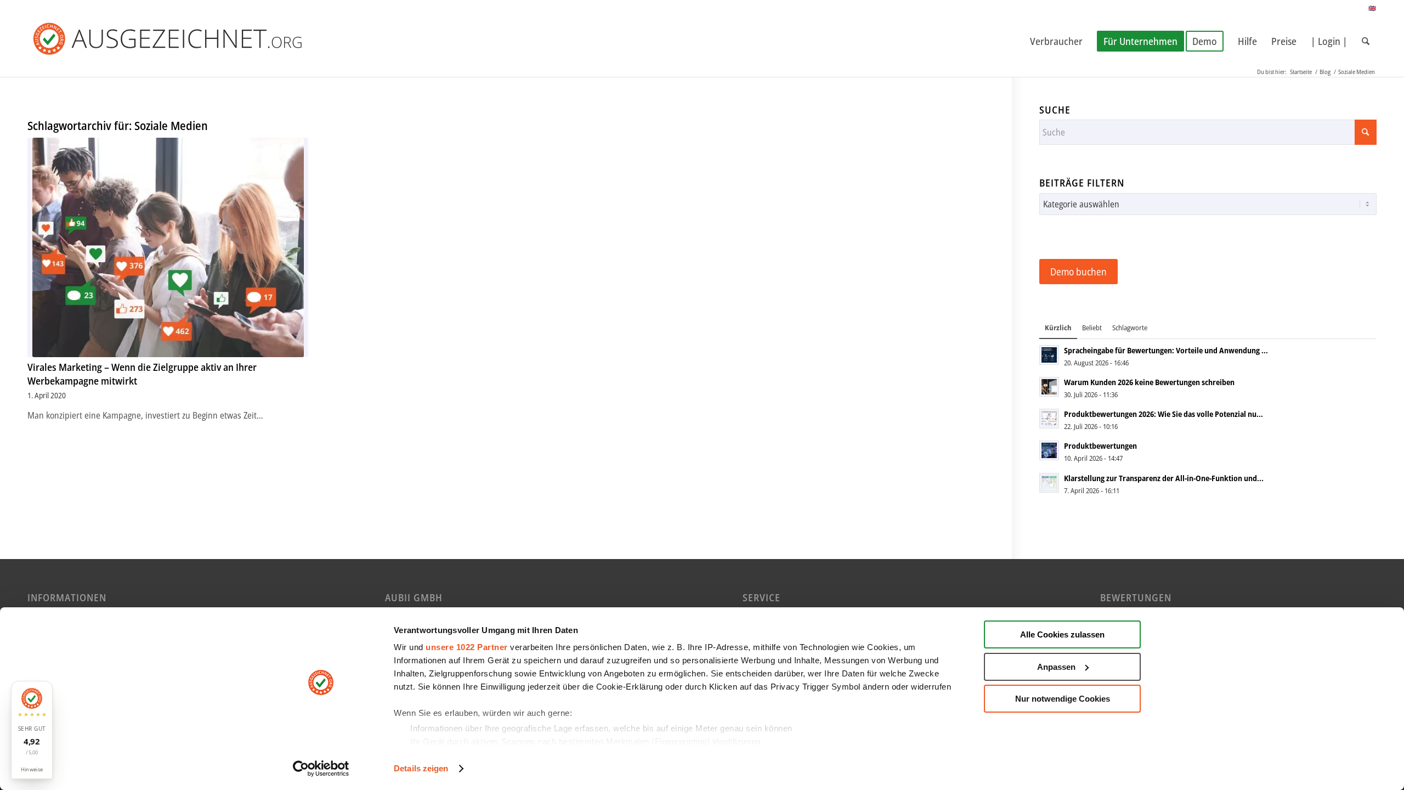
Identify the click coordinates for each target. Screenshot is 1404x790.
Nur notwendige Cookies (1062, 698)
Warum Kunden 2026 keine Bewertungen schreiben (1149, 382)
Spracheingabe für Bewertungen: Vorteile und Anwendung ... (1166, 350)
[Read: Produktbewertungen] (1049, 450)
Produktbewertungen (1100, 446)
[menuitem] (1056, 41)
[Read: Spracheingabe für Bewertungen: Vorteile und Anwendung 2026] (1049, 355)
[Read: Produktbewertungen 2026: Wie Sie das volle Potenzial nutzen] (1049, 418)
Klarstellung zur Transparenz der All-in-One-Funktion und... (1164, 478)
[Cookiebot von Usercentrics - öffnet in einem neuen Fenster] (321, 768)
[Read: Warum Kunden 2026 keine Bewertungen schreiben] (1049, 387)
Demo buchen (1078, 271)
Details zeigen (421, 768)
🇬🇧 (1372, 8)
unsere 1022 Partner (467, 647)
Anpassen (1056, 667)
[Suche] (1366, 41)
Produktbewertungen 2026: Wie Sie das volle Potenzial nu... (1163, 414)
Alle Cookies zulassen (1062, 634)
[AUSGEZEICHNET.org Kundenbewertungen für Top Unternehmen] (185, 41)
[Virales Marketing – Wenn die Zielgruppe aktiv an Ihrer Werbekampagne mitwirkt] (167, 247)
